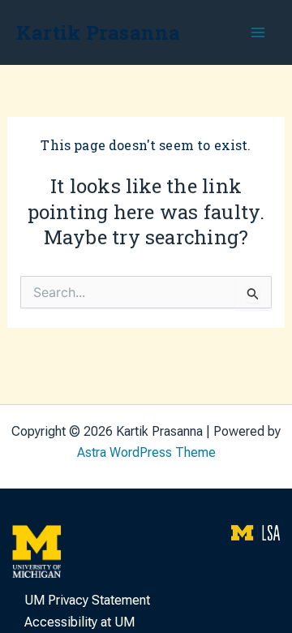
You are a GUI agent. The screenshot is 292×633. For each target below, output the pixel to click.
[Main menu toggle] (258, 32)
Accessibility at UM (79, 622)
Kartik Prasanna (98, 32)
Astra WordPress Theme (146, 452)
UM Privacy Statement (87, 600)
